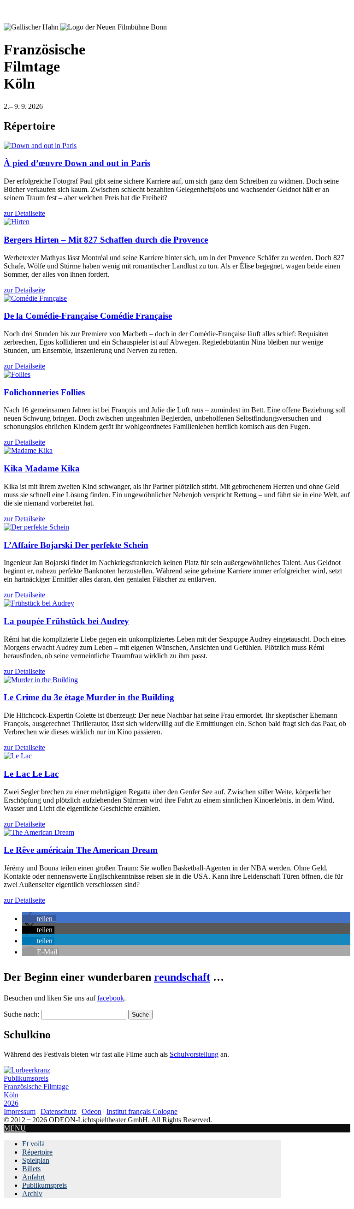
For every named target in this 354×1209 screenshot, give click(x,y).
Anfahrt (33, 1177)
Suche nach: (21, 1014)
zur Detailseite (24, 213)
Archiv (32, 1193)
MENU (15, 1128)
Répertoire (37, 1152)
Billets (31, 1169)
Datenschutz (59, 1111)
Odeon (91, 1111)
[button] (39, 919)
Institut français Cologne (141, 1111)
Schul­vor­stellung (194, 1054)
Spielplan (35, 1160)
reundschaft (182, 977)
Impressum (19, 1111)
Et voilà (33, 1144)
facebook (110, 998)
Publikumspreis (44, 1185)
